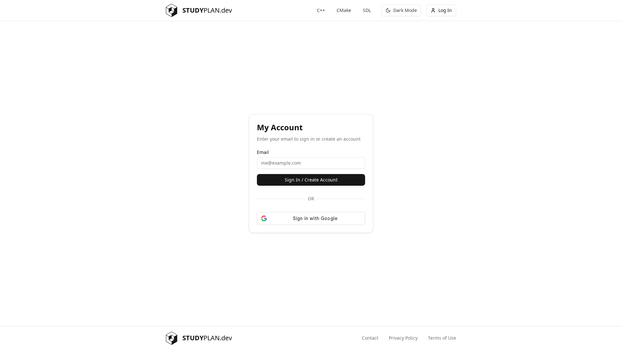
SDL (367, 10)
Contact (370, 338)
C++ (321, 10)
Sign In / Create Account (311, 180)
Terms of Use (442, 338)
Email (263, 152)
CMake (344, 10)
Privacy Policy (403, 338)
